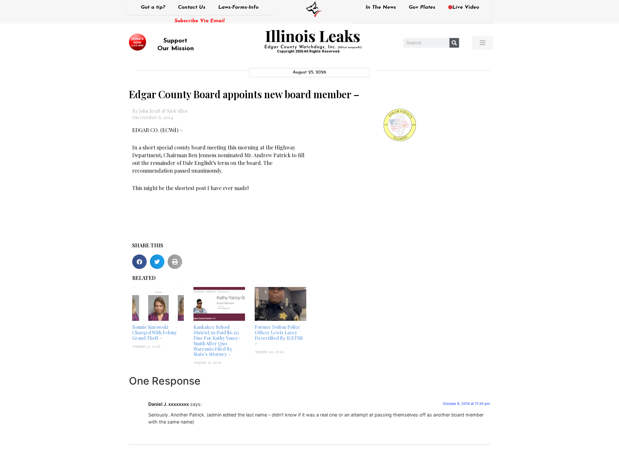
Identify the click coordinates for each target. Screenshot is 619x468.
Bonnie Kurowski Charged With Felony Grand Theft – (154, 332)
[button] (139, 261)
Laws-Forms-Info (238, 7)
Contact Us (191, 7)
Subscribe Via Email (199, 21)
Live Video (465, 7)
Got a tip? (153, 7)
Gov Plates (422, 7)
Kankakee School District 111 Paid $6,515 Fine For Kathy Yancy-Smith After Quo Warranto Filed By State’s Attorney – (217, 340)
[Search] (454, 43)
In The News (381, 7)
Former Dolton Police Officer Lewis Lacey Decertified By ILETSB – (279, 335)
